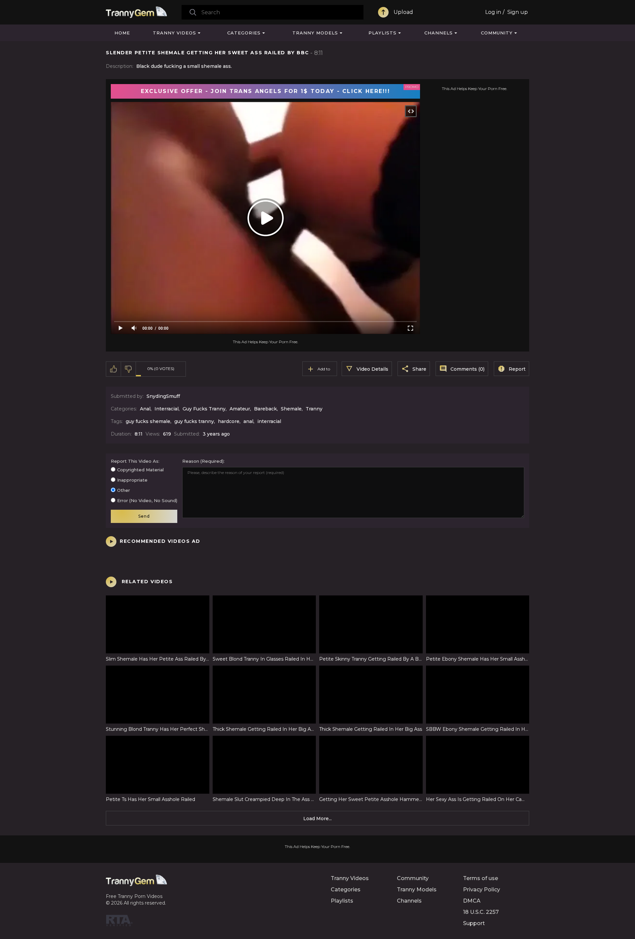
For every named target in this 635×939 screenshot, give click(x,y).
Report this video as (134, 461)
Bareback (265, 409)
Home (122, 32)
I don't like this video (128, 369)
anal (248, 421)
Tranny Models (315, 32)
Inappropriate (132, 480)
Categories (244, 32)
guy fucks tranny (194, 421)
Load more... (317, 819)
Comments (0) (467, 369)
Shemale (291, 409)
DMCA (472, 901)
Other (123, 490)
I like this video (113, 369)
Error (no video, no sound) (147, 500)
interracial (269, 421)
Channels (438, 32)
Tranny (314, 409)
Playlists (382, 32)
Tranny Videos (174, 32)
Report (517, 369)
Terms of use (480, 878)
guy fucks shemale (148, 421)
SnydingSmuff (163, 396)
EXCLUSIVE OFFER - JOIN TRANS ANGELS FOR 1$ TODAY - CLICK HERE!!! (265, 91)
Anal (145, 409)
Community (497, 32)
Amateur (240, 409)
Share (419, 369)
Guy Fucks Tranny (204, 409)
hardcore (228, 421)
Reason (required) (203, 461)
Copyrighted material (140, 469)
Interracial (166, 409)
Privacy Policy (481, 889)
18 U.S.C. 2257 (481, 912)
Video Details (372, 369)
